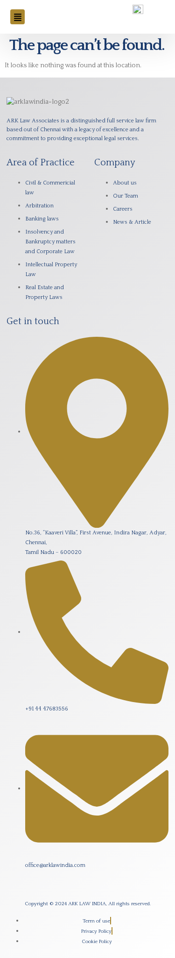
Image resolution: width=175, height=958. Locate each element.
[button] (17, 16)
